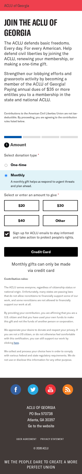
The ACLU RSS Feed (68, 389)
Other (60, 220)
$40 (21, 220)
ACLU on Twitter (33, 389)
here (16, 342)
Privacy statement (52, 439)
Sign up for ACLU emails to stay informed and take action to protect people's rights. (43, 235)
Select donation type (21, 155)
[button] (21, 206)
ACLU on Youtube (50, 389)
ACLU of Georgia (16, 5)
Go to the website (41, 425)
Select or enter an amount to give (31, 195)
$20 (21, 205)
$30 (60, 205)
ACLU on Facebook (15, 389)
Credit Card (41, 252)
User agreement (26, 439)
